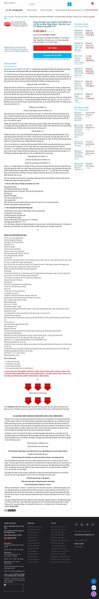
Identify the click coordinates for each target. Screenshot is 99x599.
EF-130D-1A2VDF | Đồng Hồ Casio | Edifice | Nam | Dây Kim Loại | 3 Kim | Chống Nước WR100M (90, 57)
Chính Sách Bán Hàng (57, 543)
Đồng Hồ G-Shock (33, 532)
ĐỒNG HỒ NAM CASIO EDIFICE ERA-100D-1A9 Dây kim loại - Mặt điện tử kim (90, 70)
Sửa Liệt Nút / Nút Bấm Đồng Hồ (61, 559)
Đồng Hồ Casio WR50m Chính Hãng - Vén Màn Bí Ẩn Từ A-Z (90, 152)
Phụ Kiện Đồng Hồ (33, 562)
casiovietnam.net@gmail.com (84, 535)
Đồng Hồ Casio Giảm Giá (35, 527)
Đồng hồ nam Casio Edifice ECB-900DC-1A (18, 69)
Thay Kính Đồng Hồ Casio (58, 548)
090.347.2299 (79, 544)
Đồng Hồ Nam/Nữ (33, 548)
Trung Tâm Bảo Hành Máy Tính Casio (90, 143)
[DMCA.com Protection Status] (10, 510)
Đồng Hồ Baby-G (33, 537)
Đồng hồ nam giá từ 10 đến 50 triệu (60, 59)
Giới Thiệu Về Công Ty (58, 527)
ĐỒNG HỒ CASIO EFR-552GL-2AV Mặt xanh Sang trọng (90, 45)
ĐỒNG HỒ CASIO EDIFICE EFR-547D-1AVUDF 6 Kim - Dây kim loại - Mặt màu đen (90, 95)
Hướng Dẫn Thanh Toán (58, 529)
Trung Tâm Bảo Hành (57, 532)
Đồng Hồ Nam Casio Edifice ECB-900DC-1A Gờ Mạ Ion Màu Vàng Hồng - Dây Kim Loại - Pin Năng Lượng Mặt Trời (52, 24)
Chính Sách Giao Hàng (57, 537)
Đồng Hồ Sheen (32, 540)
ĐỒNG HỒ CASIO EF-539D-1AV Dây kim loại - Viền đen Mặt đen (90, 83)
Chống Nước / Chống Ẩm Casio (60, 556)
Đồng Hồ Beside (32, 556)
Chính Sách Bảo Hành (57, 535)
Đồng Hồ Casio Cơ (33, 535)
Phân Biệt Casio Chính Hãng (59, 540)
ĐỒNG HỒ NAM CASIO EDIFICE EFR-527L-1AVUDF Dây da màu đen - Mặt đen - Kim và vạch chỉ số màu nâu (90, 32)
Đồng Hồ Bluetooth (33, 559)
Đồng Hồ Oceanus (33, 554)
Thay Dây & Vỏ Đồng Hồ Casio (60, 551)
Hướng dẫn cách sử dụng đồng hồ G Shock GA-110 (90, 165)
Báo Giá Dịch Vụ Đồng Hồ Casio (60, 562)
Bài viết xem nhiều (81, 108)
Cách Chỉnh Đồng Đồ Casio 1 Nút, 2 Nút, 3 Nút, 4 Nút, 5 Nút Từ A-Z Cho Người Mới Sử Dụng (90, 127)
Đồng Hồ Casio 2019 (44, 59)
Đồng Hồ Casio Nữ (33, 546)
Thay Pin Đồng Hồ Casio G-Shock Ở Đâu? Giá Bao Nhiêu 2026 (90, 114)
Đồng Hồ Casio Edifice (34, 529)
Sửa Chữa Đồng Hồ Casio (58, 554)
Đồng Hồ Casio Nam (34, 543)
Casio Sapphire (32, 551)
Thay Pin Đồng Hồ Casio (58, 546)
